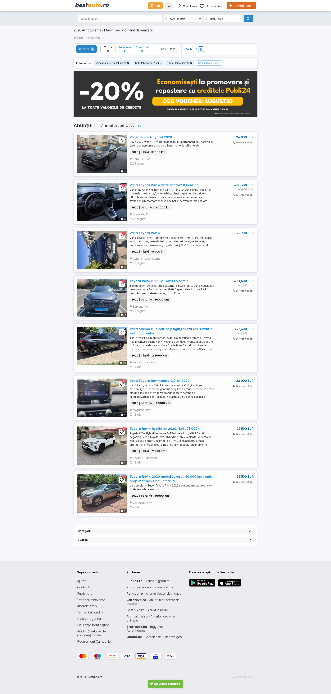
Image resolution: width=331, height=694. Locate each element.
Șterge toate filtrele (208, 63)
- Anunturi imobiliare (150, 587)
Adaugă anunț (243, 5)
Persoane (124, 49)
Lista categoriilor (89, 619)
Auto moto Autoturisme (111, 63)
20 (132, 126)
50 (139, 126)
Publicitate (84, 593)
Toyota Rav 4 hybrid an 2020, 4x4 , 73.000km (166, 429)
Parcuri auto (214, 5)
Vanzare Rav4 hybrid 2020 (151, 137)
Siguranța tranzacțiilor (93, 625)
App (157, 5)
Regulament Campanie (94, 641)
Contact (83, 587)
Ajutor (81, 581)
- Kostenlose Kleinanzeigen (154, 637)
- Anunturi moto (147, 610)
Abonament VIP (89, 606)
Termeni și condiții (90, 612)
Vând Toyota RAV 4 (145, 233)
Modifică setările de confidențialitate (91, 633)
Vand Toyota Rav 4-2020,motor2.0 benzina (164, 185)
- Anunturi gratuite (148, 581)
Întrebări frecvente (91, 600)
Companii (142, 49)
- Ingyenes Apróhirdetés (145, 629)
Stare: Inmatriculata (178, 63)
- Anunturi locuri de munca (154, 593)
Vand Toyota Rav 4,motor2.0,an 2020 (160, 381)
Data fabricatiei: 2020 (147, 63)
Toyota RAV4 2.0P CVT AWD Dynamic (159, 281)
